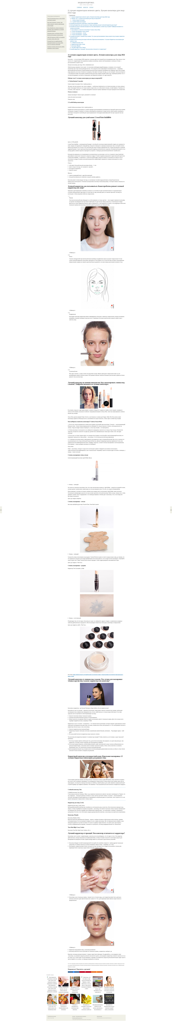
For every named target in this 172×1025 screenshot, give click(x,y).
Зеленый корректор (91, 963)
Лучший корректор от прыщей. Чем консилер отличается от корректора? (88, 49)
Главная (79, 7)
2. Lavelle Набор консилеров (78, 21)
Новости (85, 7)
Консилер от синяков (113, 963)
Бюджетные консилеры (103, 965)
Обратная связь (99, 1016)
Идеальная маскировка (95, 965)
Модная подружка (86, 2)
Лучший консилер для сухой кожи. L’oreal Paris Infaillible (84, 23)
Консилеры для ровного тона (113, 965)
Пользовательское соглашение (81, 1016)
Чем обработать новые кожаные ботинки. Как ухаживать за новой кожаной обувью (55, 29)
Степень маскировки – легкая (78, 33)
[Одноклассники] (97, 972)
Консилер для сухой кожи (83, 963)
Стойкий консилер (121, 965)
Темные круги (119, 963)
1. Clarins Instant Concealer (78, 20)
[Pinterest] (85, 972)
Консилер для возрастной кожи (85, 965)
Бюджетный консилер (76, 965)
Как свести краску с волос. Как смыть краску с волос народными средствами (55, 24)
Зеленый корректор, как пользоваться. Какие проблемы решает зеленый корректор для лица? (93, 25)
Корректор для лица (98, 963)
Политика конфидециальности (77, 1017)
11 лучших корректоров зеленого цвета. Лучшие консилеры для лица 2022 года (90, 17)
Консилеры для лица (75, 963)
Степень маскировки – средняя (79, 34)
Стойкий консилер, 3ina (77, 42)
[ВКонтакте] (73, 972)
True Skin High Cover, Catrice (78, 47)
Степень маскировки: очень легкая (80, 31)
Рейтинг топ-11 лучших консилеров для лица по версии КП (86, 18)
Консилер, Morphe (75, 46)
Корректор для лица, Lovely (78, 44)
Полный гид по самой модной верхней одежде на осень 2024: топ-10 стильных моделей (55, 43)
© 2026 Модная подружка (52, 1016)
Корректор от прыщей (71, 966)
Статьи (91, 7)
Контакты (73, 1016)
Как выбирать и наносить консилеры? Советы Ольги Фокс (85, 30)
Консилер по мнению (105, 963)
